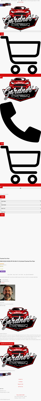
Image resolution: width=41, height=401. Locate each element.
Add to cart (3, 271)
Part (0, 206)
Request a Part (20, 384)
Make (1, 199)
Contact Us (21, 379)
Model (1, 203)
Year (1, 210)
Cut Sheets (20, 381)
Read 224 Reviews (3, 264)
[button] (20, 31)
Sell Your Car (20, 386)
